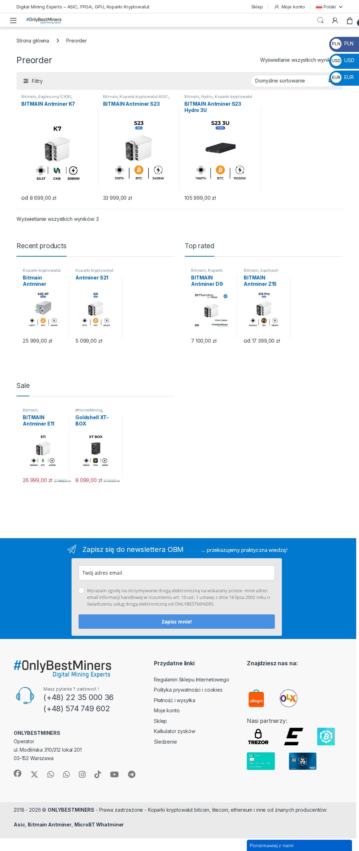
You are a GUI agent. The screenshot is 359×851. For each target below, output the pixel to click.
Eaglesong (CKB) (54, 96)
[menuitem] (329, 6)
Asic (19, 824)
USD (343, 60)
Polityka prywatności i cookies (188, 690)
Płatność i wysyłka (174, 700)
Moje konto (293, 6)
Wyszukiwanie (320, 20)
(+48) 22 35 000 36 (78, 697)
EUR (342, 77)
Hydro (206, 96)
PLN (342, 43)
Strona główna (32, 41)
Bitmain (28, 96)
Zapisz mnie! (177, 621)
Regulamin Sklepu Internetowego (191, 679)
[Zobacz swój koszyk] (350, 20)
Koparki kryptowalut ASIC (144, 96)
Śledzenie (165, 742)
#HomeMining (88, 410)
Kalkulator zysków (174, 731)
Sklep (257, 6)
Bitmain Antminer (50, 824)
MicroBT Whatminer (99, 824)
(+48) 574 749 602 (76, 708)
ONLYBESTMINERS (71, 810)
